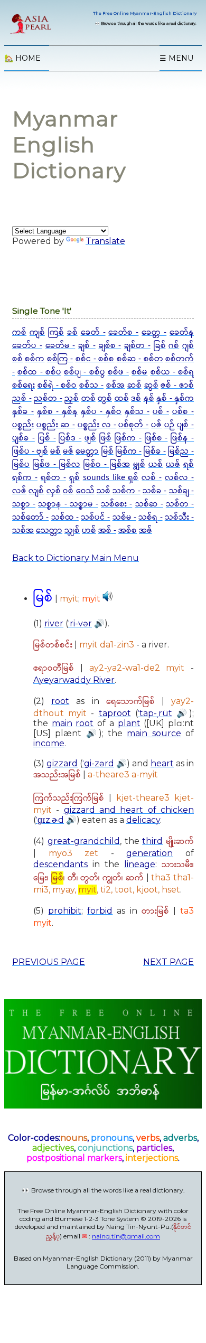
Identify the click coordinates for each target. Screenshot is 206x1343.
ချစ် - (87, 345)
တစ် (88, 398)
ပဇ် (156, 424)
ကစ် (19, 332)
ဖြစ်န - (182, 438)
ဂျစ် (188, 345)
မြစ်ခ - (155, 451)
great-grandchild (84, 841)
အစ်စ (127, 530)
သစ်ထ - (65, 517)
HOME (22, 58)
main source (154, 733)
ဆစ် (134, 385)
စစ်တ (153, 358)
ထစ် (122, 398)
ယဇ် (173, 464)
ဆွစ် (151, 385)
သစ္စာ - (23, 504)
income (48, 743)
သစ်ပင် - (95, 517)
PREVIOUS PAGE (48, 962)
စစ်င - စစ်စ (95, 358)
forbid (100, 911)
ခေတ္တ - (154, 332)
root (60, 701)
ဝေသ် (85, 490)
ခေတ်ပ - (27, 345)
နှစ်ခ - (23, 411)
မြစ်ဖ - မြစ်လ (56, 464)
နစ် (149, 398)
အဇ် (145, 530)
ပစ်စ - (183, 411)
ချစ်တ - (137, 345)
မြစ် (107, 451)
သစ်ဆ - (149, 504)
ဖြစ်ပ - (24, 451)
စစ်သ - (91, 385)
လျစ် (36, 490)
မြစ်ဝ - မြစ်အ (106, 464)
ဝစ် (68, 490)
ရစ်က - (25, 477)
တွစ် (105, 398)
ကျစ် (37, 332)
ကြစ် (56, 332)
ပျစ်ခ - (23, 438)
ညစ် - (22, 398)
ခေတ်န (182, 332)
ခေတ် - (93, 332)
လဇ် (19, 490)
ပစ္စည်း (23, 424)
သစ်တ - (180, 504)
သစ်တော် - (30, 517)
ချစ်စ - (110, 345)
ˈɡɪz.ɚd (50, 820)
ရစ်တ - (53, 477)
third (152, 841)
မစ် (55, 451)
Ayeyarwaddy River (74, 680)
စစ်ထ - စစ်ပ (39, 372)
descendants (60, 864)
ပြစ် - (47, 438)
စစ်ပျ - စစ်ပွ (84, 372)
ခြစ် (160, 345)
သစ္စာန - (53, 504)
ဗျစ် (42, 451)
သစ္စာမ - (84, 504)
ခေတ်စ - (123, 332)
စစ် (17, 358)
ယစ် (155, 464)
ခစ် (72, 332)
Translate (105, 241)
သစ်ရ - (150, 517)
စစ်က (34, 358)
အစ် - (107, 530)
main (62, 723)
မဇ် (68, 451)
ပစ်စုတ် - (133, 424)
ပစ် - (161, 411)
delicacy (143, 820)
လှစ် (53, 490)
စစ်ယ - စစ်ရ (172, 372)
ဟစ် (89, 530)
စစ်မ (139, 372)
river (53, 623)
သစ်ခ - (154, 490)
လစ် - (152, 477)
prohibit (64, 911)
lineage (139, 864)
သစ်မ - (124, 517)
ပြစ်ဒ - (70, 438)
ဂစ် (173, 345)
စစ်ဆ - (130, 358)
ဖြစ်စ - (156, 438)
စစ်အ (115, 385)
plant (129, 723)
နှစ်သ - (137, 411)
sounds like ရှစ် (111, 477)
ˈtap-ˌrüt (155, 713)
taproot (115, 713)
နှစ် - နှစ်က (175, 398)
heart (162, 763)
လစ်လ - (179, 477)
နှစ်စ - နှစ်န (57, 411)
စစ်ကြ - (60, 358)
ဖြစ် (105, 438)
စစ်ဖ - (118, 372)
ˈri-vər (80, 623)
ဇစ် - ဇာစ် (177, 385)
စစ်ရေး (23, 385)
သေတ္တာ (49, 530)
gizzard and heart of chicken (129, 810)
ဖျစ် (90, 438)
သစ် (103, 490)
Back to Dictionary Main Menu (75, 558)
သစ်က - (126, 490)
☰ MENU (176, 58)
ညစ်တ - (48, 398)
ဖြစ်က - (128, 438)
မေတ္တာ (87, 451)
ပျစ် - (185, 424)
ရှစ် (74, 477)
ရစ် (188, 464)
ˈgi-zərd (98, 763)
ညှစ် (71, 398)
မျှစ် (139, 464)
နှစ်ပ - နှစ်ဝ (101, 411)
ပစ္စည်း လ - (97, 424)
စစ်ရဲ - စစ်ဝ (57, 385)
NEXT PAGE (168, 962)
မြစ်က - (129, 451)
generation (149, 853)
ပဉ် (169, 424)
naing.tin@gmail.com (126, 1236)
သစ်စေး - (116, 504)
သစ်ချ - (181, 490)
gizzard (62, 763)
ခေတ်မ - (60, 345)
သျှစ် (72, 530)
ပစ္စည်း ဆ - (55, 424)
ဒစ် (136, 398)
